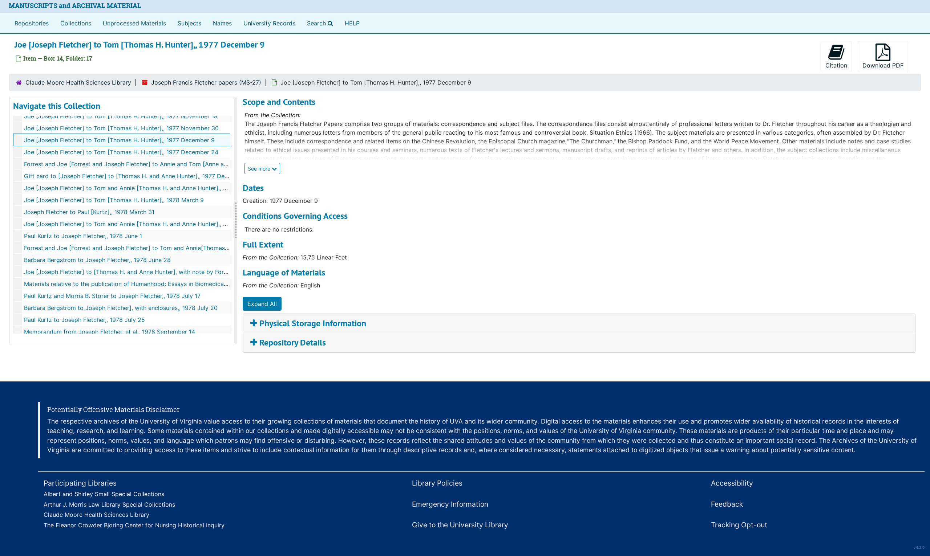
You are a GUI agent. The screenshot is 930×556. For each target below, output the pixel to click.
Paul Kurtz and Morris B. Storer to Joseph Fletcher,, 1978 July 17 (112, 295)
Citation (836, 65)
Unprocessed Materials (134, 23)
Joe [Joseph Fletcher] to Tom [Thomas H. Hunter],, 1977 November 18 (121, 116)
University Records (269, 23)
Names (222, 23)
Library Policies (437, 483)
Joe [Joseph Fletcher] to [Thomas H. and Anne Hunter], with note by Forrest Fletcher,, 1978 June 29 (162, 271)
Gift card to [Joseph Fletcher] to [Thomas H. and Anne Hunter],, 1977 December (134, 176)
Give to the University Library (460, 524)
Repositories (32, 23)
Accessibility (732, 483)
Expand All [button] (262, 303)
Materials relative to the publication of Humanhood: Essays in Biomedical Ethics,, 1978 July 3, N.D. (159, 283)
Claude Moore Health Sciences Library (78, 82)
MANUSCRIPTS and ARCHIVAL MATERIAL (75, 5)
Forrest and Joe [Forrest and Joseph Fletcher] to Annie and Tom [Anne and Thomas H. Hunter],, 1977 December (178, 164)
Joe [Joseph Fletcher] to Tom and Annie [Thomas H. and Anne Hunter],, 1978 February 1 (145, 188)
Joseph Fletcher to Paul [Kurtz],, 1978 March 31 (89, 212)
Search (321, 23)
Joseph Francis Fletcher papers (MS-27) (206, 82)
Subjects (189, 23)
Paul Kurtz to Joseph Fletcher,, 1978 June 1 (83, 236)
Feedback (727, 504)
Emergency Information (450, 504)
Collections (75, 23)
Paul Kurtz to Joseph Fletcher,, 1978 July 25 (84, 319)
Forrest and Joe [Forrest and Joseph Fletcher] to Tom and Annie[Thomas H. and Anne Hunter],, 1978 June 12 (173, 248)
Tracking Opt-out (739, 524)
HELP (352, 23)
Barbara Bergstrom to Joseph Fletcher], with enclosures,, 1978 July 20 (121, 307)
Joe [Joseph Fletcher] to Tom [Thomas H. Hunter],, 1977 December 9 (119, 140)
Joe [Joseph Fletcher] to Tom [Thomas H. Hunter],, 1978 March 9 (114, 200)
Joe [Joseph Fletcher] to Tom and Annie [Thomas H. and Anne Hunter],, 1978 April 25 (142, 224)
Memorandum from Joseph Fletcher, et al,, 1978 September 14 (109, 331)
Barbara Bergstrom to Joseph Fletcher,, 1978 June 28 (97, 259)
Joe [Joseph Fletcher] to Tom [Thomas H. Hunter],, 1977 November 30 (121, 128)
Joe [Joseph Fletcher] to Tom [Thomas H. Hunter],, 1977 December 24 (121, 152)
